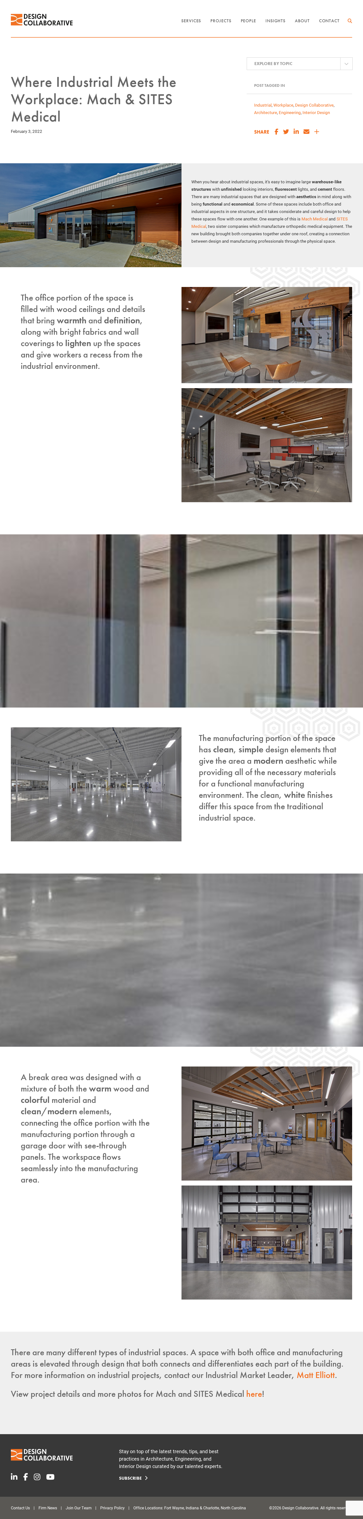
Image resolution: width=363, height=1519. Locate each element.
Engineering (290, 112)
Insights (275, 21)
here (254, 1394)
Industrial (263, 105)
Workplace (283, 105)
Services (191, 21)
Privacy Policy (112, 1507)
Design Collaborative (314, 105)
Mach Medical (315, 219)
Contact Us (20, 1507)
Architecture (265, 112)
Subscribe (131, 1478)
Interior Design (316, 112)
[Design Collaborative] (42, 19)
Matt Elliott (316, 1375)
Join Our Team (79, 1507)
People (248, 21)
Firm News (48, 1507)
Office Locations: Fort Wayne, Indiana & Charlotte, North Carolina (189, 1507)
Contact (329, 21)
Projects (220, 21)
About (302, 21)
